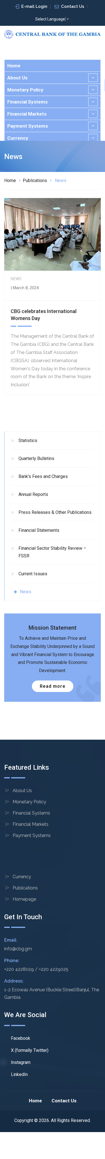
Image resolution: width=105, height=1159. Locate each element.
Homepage (24, 899)
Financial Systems (27, 102)
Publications (35, 180)
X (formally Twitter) (29, 1050)
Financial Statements (38, 530)
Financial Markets (26, 114)
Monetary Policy (25, 90)
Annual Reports (33, 494)
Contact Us (72, 6)
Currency (17, 138)
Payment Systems (27, 126)
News (25, 591)
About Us (17, 78)
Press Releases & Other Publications (55, 512)
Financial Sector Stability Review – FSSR (52, 552)
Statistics (27, 440)
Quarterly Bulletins (36, 458)
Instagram (20, 1062)
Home (13, 65)
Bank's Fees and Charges (43, 476)
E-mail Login (34, 6)
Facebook (20, 1038)
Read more (53, 686)
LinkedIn (19, 1074)
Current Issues (32, 573)
